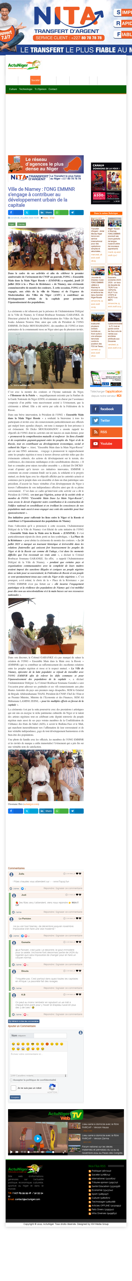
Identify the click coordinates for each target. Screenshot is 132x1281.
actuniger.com (31, 804)
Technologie (25, 89)
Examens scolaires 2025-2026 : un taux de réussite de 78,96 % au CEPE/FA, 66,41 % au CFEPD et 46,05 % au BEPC (114, 288)
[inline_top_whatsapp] (61, 212)
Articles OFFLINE (100, 1205)
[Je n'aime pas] (80, 874)
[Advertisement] (66, 119)
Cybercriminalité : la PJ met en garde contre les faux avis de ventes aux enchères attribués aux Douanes (115, 332)
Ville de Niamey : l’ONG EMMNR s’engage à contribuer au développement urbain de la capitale (41, 197)
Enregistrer (15, 1097)
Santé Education (100, 1186)
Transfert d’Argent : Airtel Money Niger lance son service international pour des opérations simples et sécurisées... (97, 239)
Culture (13, 89)
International (48, 80)
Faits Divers (97, 1209)
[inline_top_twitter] (31, 212)
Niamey (21, 224)
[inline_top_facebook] (15, 212)
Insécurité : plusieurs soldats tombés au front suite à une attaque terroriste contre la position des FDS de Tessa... (97, 334)
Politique (24, 80)
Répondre (49, 888)
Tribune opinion (100, 1182)
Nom (19, 1035)
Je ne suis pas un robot (29, 1088)
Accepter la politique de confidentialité (34, 1080)
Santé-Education (79, 80)
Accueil (13, 80)
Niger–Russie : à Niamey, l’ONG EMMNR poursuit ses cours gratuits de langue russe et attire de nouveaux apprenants (114, 238)
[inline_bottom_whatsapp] (61, 811)
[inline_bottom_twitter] (31, 811)
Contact (53, 89)
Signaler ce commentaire (69, 888)
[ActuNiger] (25, 65)
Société (35, 80)
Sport (93, 80)
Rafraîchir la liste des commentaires (25, 1021)
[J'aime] (77, 874)
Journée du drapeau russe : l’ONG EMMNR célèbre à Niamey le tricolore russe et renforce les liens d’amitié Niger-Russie (97, 287)
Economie (63, 80)
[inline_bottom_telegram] (76, 811)
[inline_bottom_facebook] (15, 811)
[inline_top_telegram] (76, 212)
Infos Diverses (99, 1213)
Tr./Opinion (40, 89)
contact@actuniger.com (27, 1199)
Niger (11, 224)
